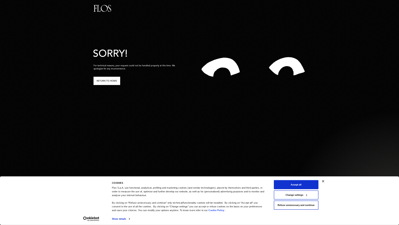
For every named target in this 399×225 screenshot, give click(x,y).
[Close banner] (323, 181)
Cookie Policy (216, 210)
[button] (107, 81)
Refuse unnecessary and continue (296, 205)
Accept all (296, 184)
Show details (119, 219)
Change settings (294, 194)
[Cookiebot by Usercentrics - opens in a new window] (91, 219)
